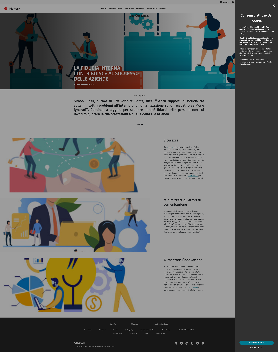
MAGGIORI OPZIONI (256, 348)
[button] (273, 5)
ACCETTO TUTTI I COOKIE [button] (256, 343)
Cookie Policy (248, 53)
